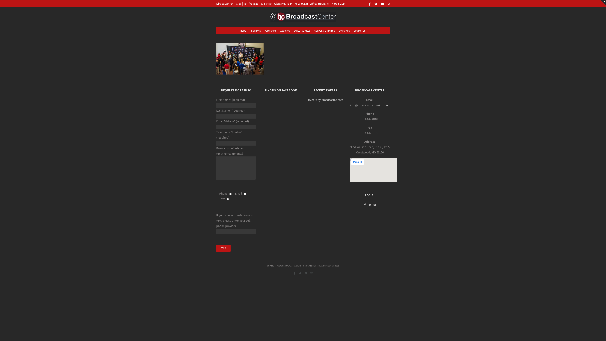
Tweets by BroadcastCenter (325, 100)
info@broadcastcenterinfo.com (370, 105)
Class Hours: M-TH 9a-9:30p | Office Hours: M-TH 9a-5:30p (309, 4)
